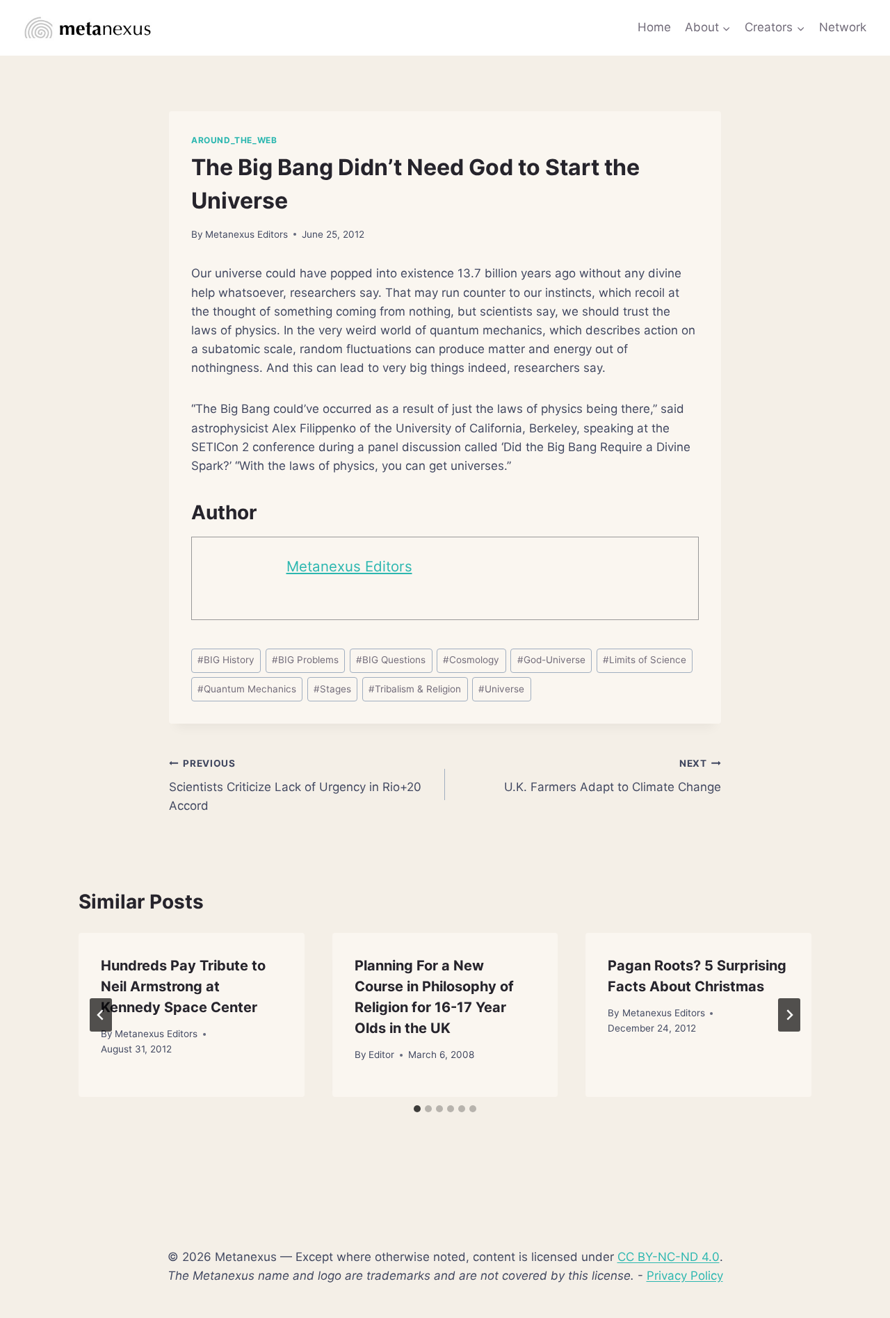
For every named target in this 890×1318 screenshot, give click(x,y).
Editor (381, 1054)
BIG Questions (391, 659)
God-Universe (551, 659)
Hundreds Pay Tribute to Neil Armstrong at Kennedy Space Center (183, 986)
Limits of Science (644, 659)
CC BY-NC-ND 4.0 (668, 1257)
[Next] (789, 1015)
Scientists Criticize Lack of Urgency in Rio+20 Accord (295, 785)
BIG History (225, 659)
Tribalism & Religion (415, 688)
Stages (332, 688)
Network (842, 27)
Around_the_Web (234, 140)
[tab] (417, 1108)
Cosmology (471, 659)
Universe (501, 688)
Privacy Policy (685, 1276)
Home (654, 27)
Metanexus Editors (246, 234)
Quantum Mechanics (246, 688)
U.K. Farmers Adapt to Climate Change (612, 776)
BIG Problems (305, 659)
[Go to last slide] (101, 1015)
